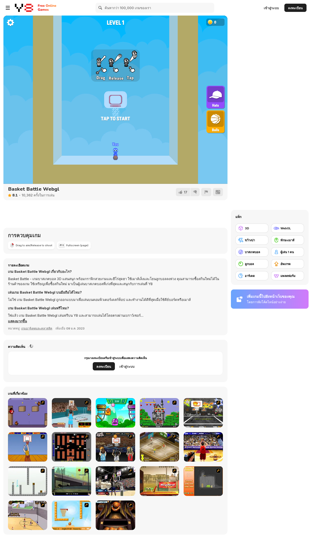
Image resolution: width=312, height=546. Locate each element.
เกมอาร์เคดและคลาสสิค (36, 328)
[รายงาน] (206, 192)
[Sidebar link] (7, 7)
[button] (17, 321)
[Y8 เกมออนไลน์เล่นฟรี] (24, 8)
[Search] (100, 8)
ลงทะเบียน (295, 8)
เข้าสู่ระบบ (271, 8)
